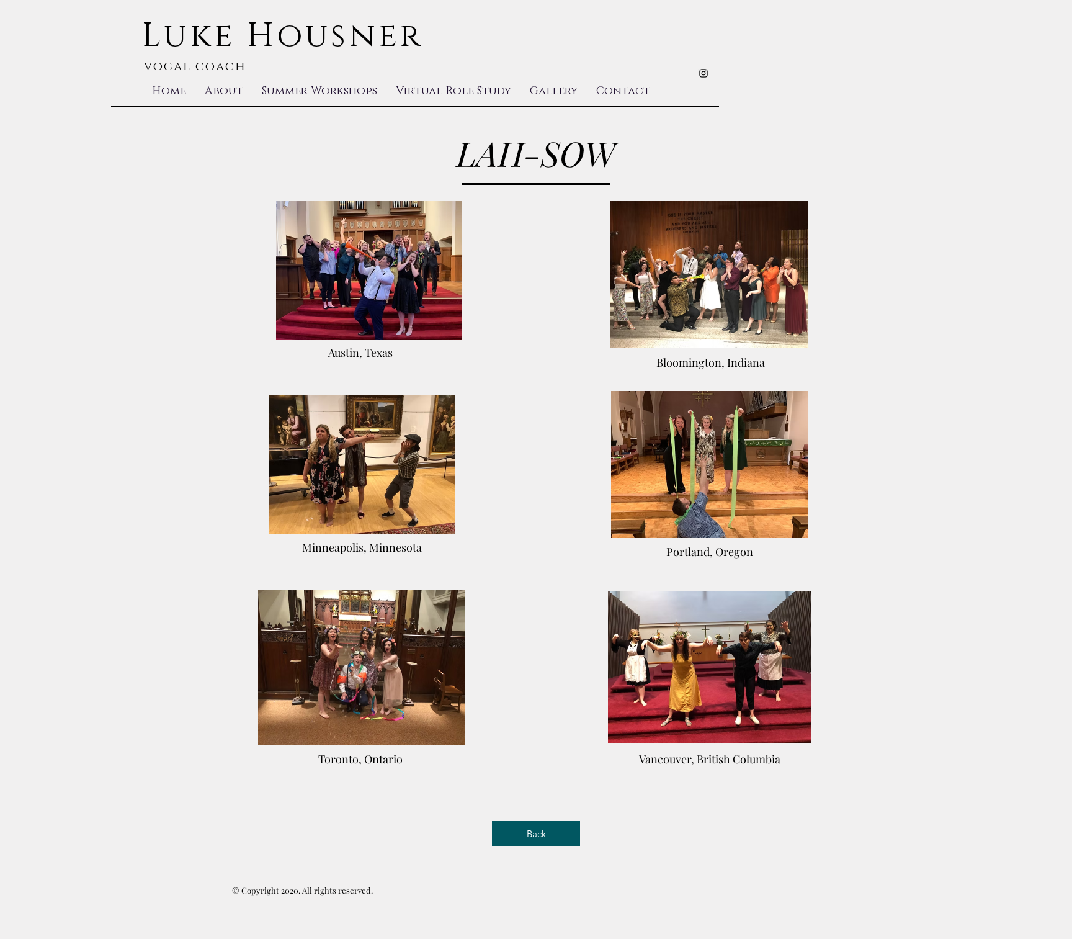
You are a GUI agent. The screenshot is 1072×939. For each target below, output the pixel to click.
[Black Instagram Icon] (703, 73)
